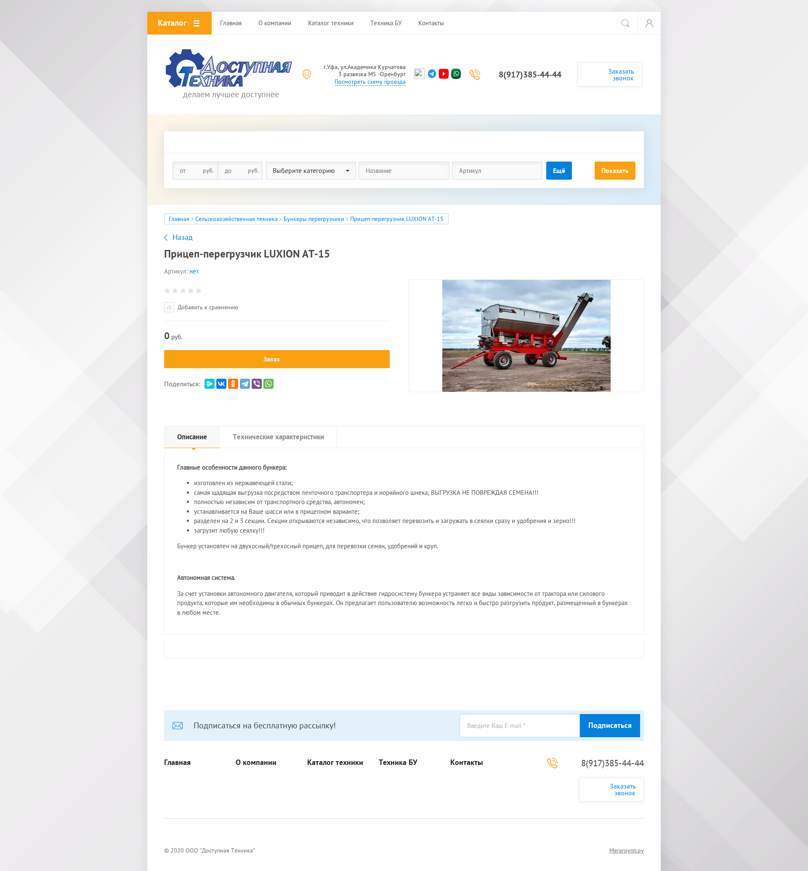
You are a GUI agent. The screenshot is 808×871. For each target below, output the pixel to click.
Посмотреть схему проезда (370, 81)
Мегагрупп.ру (626, 850)
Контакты (466, 762)
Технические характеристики (278, 436)
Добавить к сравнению (207, 307)
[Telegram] (245, 384)
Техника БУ (398, 762)
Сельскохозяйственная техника (236, 219)
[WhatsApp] (268, 384)
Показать (615, 170)
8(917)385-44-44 (530, 74)
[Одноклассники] (233, 384)
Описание (192, 436)
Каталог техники (335, 762)
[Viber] (257, 384)
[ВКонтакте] (221, 384)
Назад (183, 237)
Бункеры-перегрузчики (314, 219)
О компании (256, 762)
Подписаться (610, 725)
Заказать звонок (621, 74)
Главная (179, 219)
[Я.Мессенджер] (210, 384)
